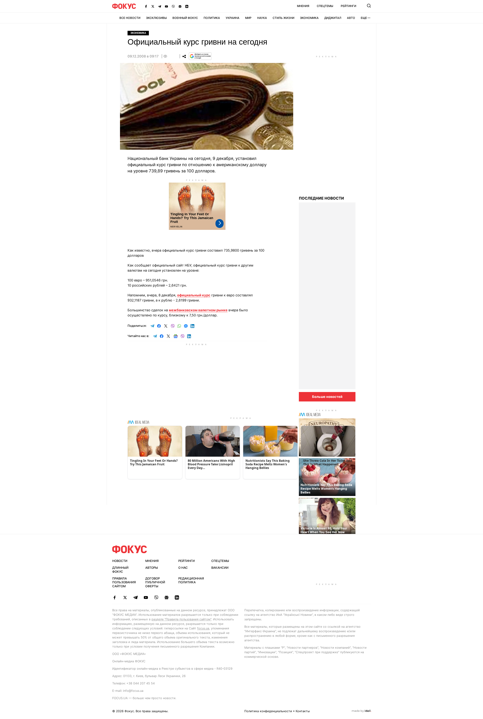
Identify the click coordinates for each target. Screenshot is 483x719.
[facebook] (114, 597)
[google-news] (166, 597)
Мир (248, 18)
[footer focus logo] (129, 549)
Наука (262, 18)
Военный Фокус (185, 18)
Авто (351, 18)
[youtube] (146, 597)
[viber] (156, 597)
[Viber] (173, 6)
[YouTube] (166, 6)
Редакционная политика (191, 580)
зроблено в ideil (361, 711)
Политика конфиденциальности (268, 711)
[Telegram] (159, 6)
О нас (183, 567)
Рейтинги (348, 6)
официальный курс (193, 295)
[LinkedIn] (186, 6)
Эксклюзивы (156, 18)
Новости (119, 561)
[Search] (369, 5)
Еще (364, 18)
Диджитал (332, 18)
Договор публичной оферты (155, 582)
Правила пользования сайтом (124, 582)
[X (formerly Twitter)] (152, 6)
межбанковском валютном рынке (198, 310)
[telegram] (135, 597)
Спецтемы (325, 6)
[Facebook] (146, 6)
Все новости (129, 18)
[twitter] (125, 597)
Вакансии (219, 567)
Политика (212, 18)
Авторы (151, 567)
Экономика (309, 18)
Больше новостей (327, 397)
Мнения (303, 6)
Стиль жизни (283, 18)
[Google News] (180, 6)
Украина (232, 18)
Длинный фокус (120, 569)
